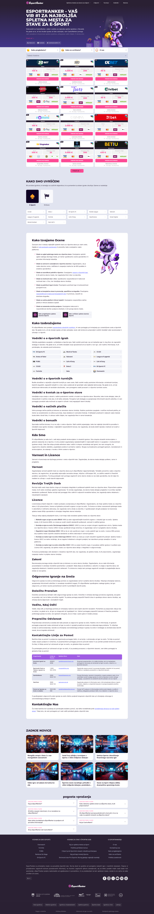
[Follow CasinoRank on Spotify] (122, 878)
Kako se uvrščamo (115, 854)
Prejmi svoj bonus (43, 78)
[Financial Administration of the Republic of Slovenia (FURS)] (41, 895)
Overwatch (41, 845)
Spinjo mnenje (77, 163)
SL (28, 878)
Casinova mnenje (77, 137)
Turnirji (106, 3)
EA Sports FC (41, 857)
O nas (115, 845)
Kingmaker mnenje (42, 163)
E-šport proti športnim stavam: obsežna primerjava (79, 851)
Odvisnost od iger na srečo (84, 911)
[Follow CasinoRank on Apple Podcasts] (126, 878)
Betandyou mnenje (111, 163)
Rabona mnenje (42, 110)
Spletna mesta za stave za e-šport (78, 3)
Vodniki (116, 3)
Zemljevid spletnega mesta (110, 911)
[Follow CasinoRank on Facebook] (104, 878)
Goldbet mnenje (77, 82)
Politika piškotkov (61, 911)
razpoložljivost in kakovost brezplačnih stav (51, 294)
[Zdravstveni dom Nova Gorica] (109, 895)
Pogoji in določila (41, 911)
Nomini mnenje (42, 137)
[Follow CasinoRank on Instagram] (109, 878)
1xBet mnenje (111, 82)
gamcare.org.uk (63, 682)
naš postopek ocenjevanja (48, 247)
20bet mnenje (43, 82)
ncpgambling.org (64, 668)
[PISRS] (64, 895)
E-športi (96, 3)
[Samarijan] (85, 895)
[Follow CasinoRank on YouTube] (117, 878)
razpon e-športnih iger (80, 272)
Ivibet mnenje (111, 110)
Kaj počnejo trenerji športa (79, 854)
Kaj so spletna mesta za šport (79, 845)
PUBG (41, 851)
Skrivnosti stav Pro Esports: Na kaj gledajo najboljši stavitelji (79, 857)
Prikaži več (76, 171)
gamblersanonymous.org (66, 661)
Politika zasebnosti (115, 857)
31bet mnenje (111, 137)
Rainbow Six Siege (41, 854)
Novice (125, 3)
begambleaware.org (65, 675)
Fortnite (41, 848)
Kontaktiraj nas (115, 848)
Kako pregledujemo (115, 851)
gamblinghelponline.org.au (67, 689)
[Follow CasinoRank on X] (113, 878)
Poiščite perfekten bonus (79, 848)
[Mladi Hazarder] (97, 895)
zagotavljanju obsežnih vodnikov (64, 327)
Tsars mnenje (77, 110)
